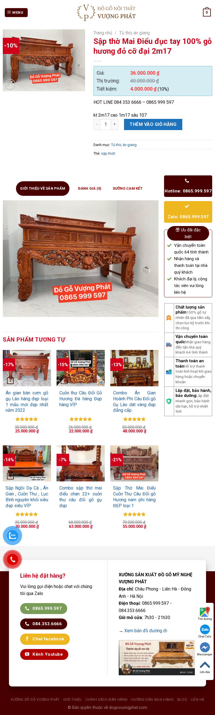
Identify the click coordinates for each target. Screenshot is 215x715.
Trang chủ (103, 33)
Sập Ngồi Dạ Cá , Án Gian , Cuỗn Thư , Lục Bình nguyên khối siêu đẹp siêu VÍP (27, 496)
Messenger (204, 654)
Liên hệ (197, 700)
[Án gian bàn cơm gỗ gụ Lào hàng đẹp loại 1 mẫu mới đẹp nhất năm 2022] (27, 368)
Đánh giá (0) (90, 188)
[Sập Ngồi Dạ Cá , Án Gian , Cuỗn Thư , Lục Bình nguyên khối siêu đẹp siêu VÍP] (27, 463)
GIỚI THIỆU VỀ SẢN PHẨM (42, 188)
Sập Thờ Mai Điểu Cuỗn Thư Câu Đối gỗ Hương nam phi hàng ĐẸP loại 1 (134, 496)
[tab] (42, 188)
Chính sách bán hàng (106, 700)
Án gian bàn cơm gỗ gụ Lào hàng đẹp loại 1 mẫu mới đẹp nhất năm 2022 (27, 401)
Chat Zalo (204, 636)
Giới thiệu (72, 700)
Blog (182, 700)
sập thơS (108, 153)
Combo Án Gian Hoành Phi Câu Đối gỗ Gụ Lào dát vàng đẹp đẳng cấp (134, 401)
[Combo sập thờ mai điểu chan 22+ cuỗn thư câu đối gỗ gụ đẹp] (81, 463)
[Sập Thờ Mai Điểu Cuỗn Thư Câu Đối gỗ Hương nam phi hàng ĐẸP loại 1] (134, 463)
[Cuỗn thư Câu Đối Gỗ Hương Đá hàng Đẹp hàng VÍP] (81, 368)
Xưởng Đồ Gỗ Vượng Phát (35, 700)
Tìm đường (205, 618)
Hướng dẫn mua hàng (152, 700)
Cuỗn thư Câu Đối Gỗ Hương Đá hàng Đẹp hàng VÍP (80, 398)
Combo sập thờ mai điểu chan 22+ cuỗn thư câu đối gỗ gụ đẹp (80, 496)
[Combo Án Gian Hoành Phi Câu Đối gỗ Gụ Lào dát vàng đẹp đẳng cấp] (134, 368)
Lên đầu (205, 672)
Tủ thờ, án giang (134, 33)
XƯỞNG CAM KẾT (127, 188)
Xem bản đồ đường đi (145, 630)
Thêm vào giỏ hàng (153, 124)
